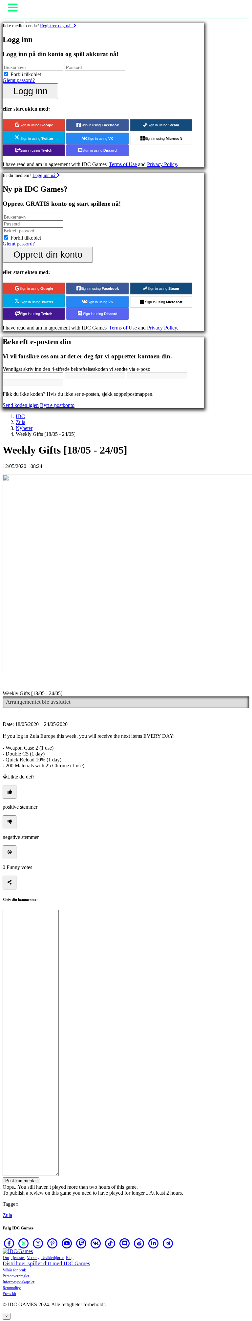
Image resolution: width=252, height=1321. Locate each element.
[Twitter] (23, 1243)
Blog (70, 1257)
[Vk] (95, 1243)
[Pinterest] (52, 1243)
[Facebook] (9, 1243)
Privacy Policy (162, 164)
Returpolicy (12, 1288)
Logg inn (30, 91)
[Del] (9, 882)
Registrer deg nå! (56, 25)
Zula (20, 422)
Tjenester (18, 1257)
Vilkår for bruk (14, 1270)
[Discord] (124, 1243)
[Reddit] (139, 1243)
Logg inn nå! (44, 175)
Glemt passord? (19, 80)
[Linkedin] (153, 1243)
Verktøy (33, 1257)
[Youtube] (67, 1243)
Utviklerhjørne (52, 1257)
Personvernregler (16, 1276)
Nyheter (24, 428)
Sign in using (36, 125)
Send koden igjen (21, 405)
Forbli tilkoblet (25, 74)
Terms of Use (123, 164)
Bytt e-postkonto (57, 405)
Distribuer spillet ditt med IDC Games (46, 1263)
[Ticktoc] (110, 1243)
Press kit (9, 1293)
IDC (20, 416)
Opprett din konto (47, 254)
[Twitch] (81, 1243)
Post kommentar (21, 1180)
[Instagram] (38, 1243)
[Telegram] (168, 1243)
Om (6, 1257)
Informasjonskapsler (18, 1282)
